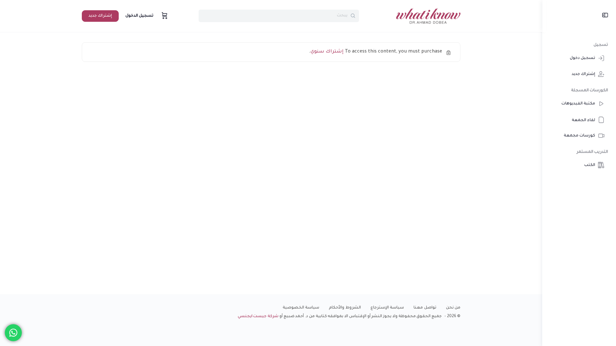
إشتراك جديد (100, 16)
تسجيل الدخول (139, 16)
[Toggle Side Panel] (605, 16)
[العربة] (164, 16)
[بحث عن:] (279, 16)
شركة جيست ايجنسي (258, 316)
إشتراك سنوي (327, 51)
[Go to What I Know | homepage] (428, 17)
